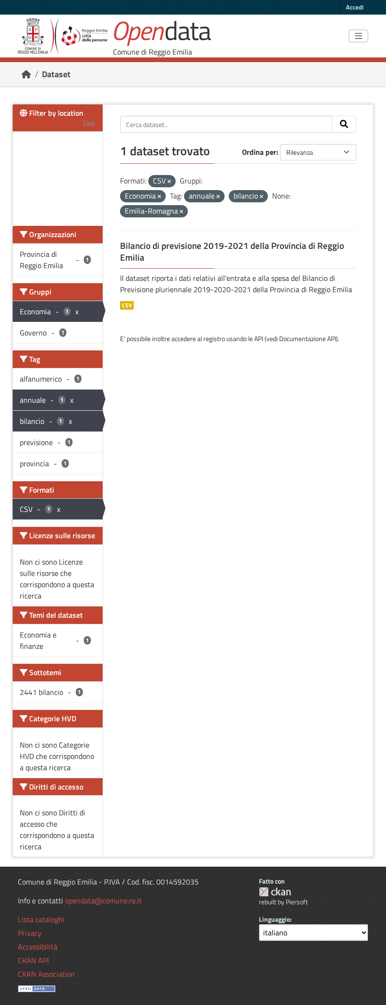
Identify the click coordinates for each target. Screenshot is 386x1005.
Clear (89, 122)
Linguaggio (274, 919)
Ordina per (259, 152)
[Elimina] (169, 181)
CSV (127, 305)
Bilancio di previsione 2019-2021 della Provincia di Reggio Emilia (232, 251)
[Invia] (344, 124)
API (258, 338)
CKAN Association (46, 974)
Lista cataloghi (41, 919)
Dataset (56, 74)
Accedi (354, 7)
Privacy (29, 933)
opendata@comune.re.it (103, 900)
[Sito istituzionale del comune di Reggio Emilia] (62, 36)
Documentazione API (307, 338)
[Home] (26, 74)
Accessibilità (37, 946)
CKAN (275, 892)
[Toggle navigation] (358, 36)
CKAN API (33, 960)
